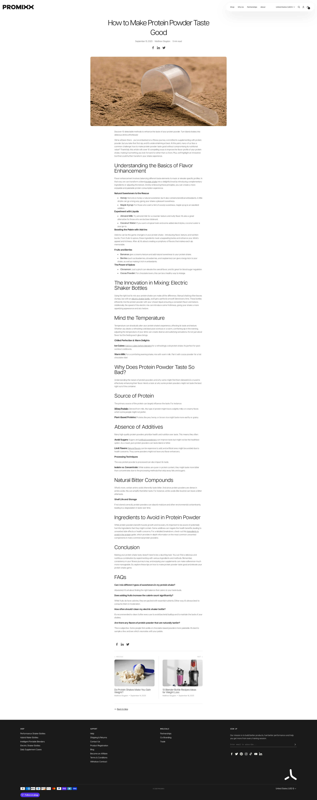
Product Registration (99, 745)
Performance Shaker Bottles (32, 733)
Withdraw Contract (98, 761)
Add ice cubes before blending (138, 345)
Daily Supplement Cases (31, 749)
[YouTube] (255, 753)
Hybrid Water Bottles (29, 737)
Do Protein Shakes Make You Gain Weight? (132, 691)
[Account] (303, 7)
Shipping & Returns (98, 737)
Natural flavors (134, 448)
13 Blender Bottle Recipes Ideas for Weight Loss (179, 691)
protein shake (151, 181)
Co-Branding (165, 737)
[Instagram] (246, 753)
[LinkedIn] (158, 47)
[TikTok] (251, 753)
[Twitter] (163, 47)
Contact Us (95, 741)
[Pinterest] (241, 753)
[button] (285, 7)
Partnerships (165, 733)
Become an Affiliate (98, 753)
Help (92, 733)
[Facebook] (153, 47)
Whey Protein (121, 408)
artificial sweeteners (148, 439)
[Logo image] (18, 7)
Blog (92, 749)
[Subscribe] (295, 744)
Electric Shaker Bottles (30, 745)
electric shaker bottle (141, 298)
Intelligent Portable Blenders (32, 741)
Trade (162, 741)
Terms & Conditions (98, 757)
